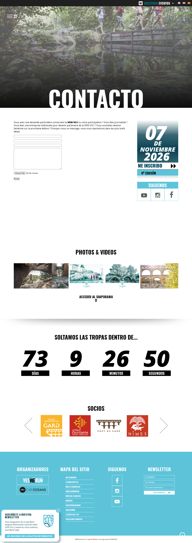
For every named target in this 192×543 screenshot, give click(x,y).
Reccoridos (73, 486)
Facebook (171, 194)
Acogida (71, 477)
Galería (70, 509)
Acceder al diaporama (96, 296)
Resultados (73, 496)
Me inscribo (150, 166)
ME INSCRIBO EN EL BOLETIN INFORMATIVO (29, 536)
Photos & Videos (96, 252)
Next (164, 425)
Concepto (72, 482)
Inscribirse (72, 491)
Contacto (72, 514)
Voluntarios (74, 519)
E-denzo (94, 539)
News (69, 500)
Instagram (157, 194)
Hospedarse (73, 505)
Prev (28, 425)
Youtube (144, 194)
